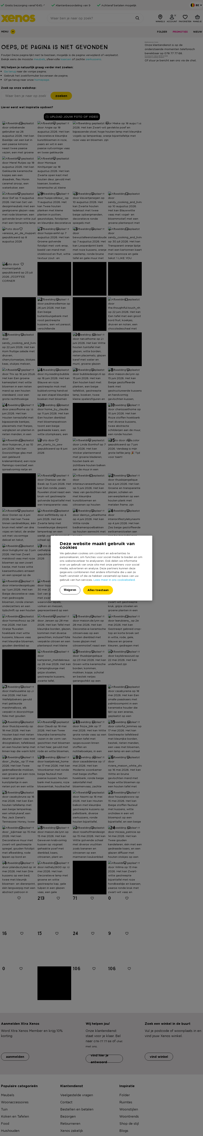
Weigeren (70, 589)
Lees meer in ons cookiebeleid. (114, 579)
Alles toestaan (98, 590)
